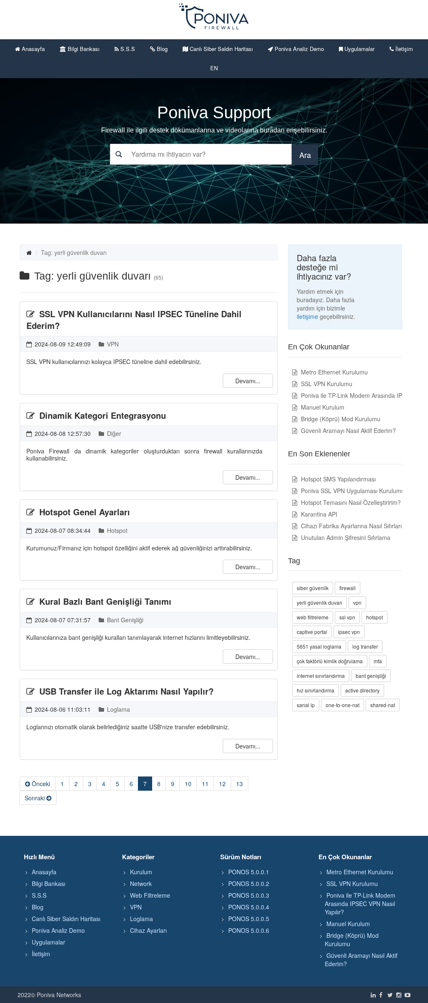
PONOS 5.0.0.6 (248, 930)
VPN (112, 344)
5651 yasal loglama (319, 646)
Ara (305, 154)
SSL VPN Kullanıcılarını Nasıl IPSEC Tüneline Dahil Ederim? (134, 320)
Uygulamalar (358, 49)
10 (188, 783)
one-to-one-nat (342, 704)
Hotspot (116, 530)
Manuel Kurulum (321, 407)
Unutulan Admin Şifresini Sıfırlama (344, 537)
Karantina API (318, 514)
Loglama (117, 709)
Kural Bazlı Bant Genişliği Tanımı (104, 601)
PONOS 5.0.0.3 (248, 895)
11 (205, 783)
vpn (357, 602)
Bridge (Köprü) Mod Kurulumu (339, 419)
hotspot (374, 617)
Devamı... (247, 381)
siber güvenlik (313, 587)
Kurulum (141, 872)
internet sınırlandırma (321, 675)
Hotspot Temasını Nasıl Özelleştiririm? (350, 502)
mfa (378, 660)
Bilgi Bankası (82, 49)
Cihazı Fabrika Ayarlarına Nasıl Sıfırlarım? (354, 526)
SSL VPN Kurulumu (325, 383)
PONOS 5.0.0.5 (248, 918)
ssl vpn (347, 617)
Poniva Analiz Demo (298, 49)
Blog (161, 49)
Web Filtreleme (150, 895)
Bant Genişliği (124, 620)
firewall (347, 587)
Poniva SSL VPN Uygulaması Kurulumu (352, 490)
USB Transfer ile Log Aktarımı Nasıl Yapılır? (125, 691)
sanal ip (306, 704)
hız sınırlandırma (315, 690)
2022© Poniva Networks (49, 994)
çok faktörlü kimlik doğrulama (330, 660)
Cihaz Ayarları (148, 930)
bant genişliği (371, 675)
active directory (362, 690)
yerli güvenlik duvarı (319, 602)
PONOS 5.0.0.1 (248, 872)
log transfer (365, 646)
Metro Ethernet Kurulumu (333, 372)
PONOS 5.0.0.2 (248, 883)
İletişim (403, 49)
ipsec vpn (349, 631)
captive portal (312, 631)
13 (239, 783)
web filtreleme (313, 617)
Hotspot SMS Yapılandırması (337, 479)
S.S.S (127, 49)
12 (222, 783)
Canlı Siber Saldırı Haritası (220, 49)
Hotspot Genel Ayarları (83, 512)
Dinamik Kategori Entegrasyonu (101, 415)
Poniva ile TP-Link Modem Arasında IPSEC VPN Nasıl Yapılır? (360, 903)
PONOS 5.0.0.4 (248, 907)
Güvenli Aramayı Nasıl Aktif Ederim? (347, 430)
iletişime (307, 316)
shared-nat (382, 704)
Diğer (113, 433)
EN (214, 68)
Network (141, 883)
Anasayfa (32, 49)
